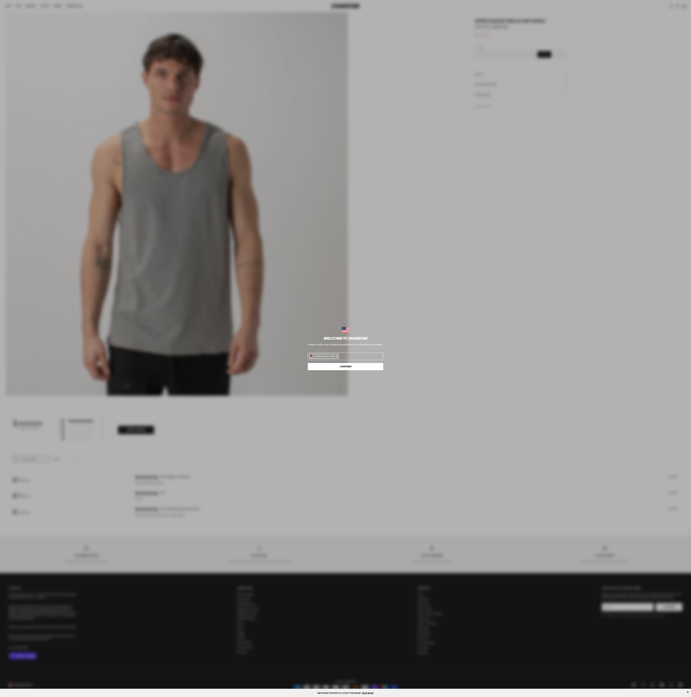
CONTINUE (345, 367)
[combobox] (324, 356)
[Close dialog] (688, 692)
